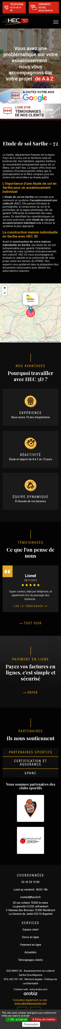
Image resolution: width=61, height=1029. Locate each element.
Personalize (31, 1024)
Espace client (30, 929)
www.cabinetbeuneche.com (30, 1003)
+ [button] (5, 288)
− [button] (5, 293)
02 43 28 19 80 (30, 882)
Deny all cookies (44, 1019)
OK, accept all (18, 1019)
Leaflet (10, 341)
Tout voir (33, 623)
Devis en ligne (30, 937)
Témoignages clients (30, 960)
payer (32, 692)
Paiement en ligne (30, 944)
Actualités (30, 952)
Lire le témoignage (29, 606)
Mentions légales (34, 979)
